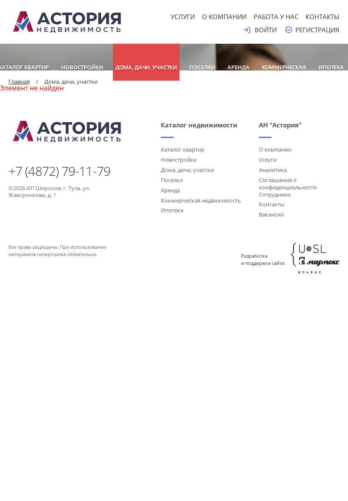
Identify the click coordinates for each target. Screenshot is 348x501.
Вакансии (271, 214)
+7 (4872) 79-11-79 (59, 171)
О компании (224, 16)
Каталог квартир (183, 149)
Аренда (238, 67)
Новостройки (82, 67)
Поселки (202, 67)
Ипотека (331, 67)
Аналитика (273, 170)
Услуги (183, 16)
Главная (19, 81)
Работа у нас (276, 16)
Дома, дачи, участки (146, 67)
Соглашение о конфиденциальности (288, 183)
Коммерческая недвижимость (201, 200)
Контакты (323, 16)
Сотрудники (275, 194)
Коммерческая (284, 67)
